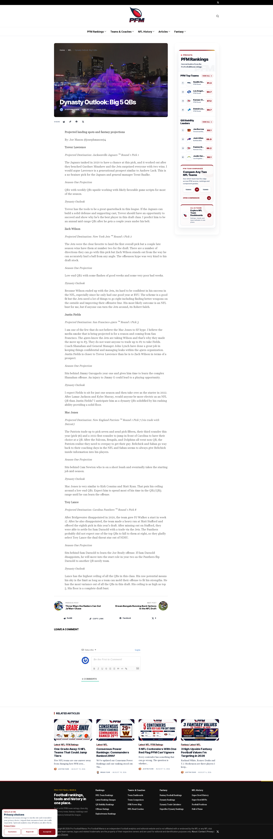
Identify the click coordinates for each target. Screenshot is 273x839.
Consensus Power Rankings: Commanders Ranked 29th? (112, 752)
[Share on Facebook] (76, 121)
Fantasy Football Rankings (171, 795)
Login (137, 650)
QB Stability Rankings (105, 804)
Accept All (47, 832)
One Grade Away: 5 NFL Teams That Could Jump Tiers (70, 752)
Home (62, 50)
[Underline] (102, 668)
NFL (69, 50)
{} (130, 668)
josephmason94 (71, 109)
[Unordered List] (114, 668)
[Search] (217, 16)
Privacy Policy (9, 826)
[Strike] (106, 668)
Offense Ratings (102, 809)
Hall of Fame (197, 809)
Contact (202, 831)
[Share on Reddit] (64, 121)
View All (207, 76)
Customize (12, 832)
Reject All (29, 832)
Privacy (210, 831)
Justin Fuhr (63, 769)
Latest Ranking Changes (106, 800)
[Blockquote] (118, 668)
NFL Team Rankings (104, 795)
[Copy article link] (70, 121)
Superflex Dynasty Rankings (172, 809)
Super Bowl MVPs (199, 800)
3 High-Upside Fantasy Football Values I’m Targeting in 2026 (196, 752)
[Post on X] (83, 121)
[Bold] (94, 668)
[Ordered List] (110, 668)
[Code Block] (122, 668)
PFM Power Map (135, 804)
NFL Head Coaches (136, 809)
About (194, 831)
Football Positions (199, 804)
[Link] (126, 668)
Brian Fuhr (105, 772)
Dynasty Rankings (167, 800)
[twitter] (218, 2)
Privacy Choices (61, 834)
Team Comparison (136, 800)
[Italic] (98, 668)
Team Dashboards (135, 795)
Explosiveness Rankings (106, 814)
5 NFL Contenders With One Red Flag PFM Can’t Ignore (157, 750)
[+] (133, 668)
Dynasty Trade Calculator (170, 804)
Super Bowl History (200, 795)
